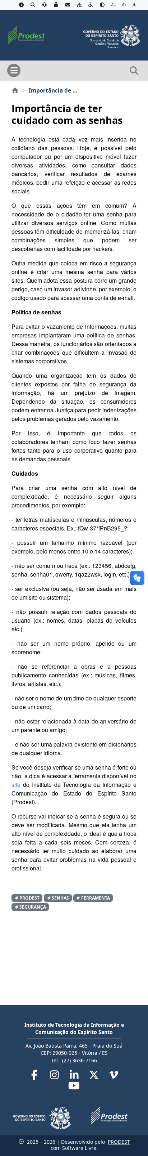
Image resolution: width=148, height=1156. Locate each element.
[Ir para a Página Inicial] (26, 35)
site (15, 784)
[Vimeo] (113, 1076)
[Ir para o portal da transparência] (33, 5)
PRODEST (119, 1142)
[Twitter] (95, 1076)
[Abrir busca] (134, 71)
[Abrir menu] (13, 70)
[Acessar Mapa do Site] (79, 5)
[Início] (15, 90)
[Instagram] (55, 1076)
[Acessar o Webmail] (67, 5)
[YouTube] (74, 1087)
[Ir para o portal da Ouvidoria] (44, 5)
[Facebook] (35, 1076)
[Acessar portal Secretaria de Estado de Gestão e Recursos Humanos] (111, 35)
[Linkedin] (75, 1076)
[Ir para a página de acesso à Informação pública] (21, 5)
